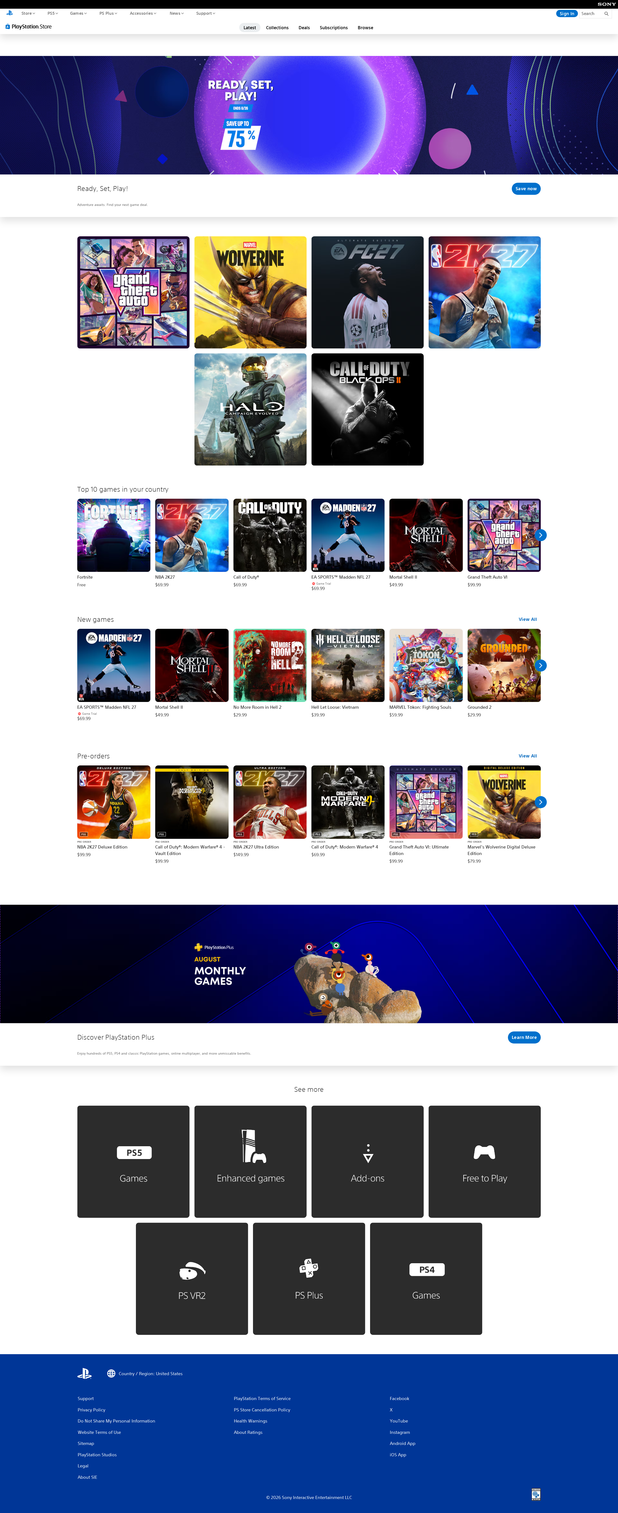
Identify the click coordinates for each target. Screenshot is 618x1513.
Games (76, 13)
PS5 (51, 13)
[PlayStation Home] (10, 13)
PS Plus (106, 13)
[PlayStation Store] (30, 26)
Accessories (141, 13)
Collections (277, 27)
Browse (365, 27)
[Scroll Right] (541, 535)
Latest (250, 27)
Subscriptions (334, 27)
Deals (304, 27)
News (175, 13)
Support (204, 13)
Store (26, 13)
